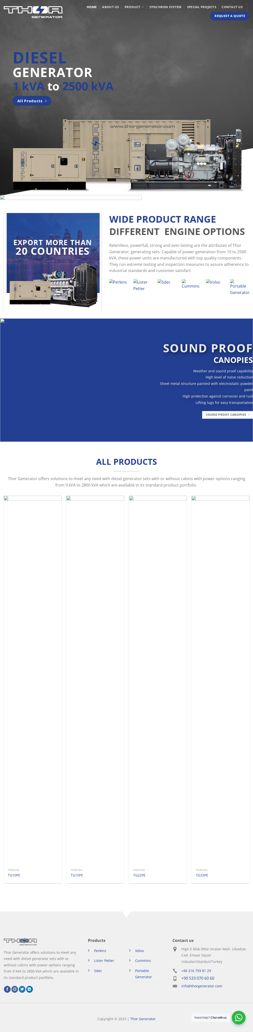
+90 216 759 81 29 (196, 970)
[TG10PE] (33, 681)
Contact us (232, 7)
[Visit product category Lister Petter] (142, 288)
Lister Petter (104, 960)
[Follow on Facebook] (7, 989)
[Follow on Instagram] (14, 989)
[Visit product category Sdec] (167, 288)
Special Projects (201, 7)
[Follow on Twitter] (22, 989)
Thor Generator (143, 1018)
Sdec (98, 970)
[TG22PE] (158, 681)
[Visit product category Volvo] (215, 288)
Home (92, 7)
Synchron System (165, 7)
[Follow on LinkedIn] (29, 989)
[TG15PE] (95, 681)
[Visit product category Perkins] (118, 288)
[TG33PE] (220, 681)
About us (110, 7)
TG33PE (202, 875)
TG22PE (139, 875)
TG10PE (14, 875)
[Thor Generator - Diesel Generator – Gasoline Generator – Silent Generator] (33, 11)
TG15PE (77, 875)
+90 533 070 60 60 (197, 978)
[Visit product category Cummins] (191, 288)
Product (133, 7)
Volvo (139, 950)
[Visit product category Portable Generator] (239, 288)
